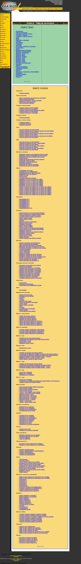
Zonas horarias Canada (25, 388)
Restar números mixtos (25, 219)
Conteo (1, 21)
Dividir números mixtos (25, 235)
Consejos (22, 307)
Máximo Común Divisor (25, 223)
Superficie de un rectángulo (27, 416)
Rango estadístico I (24, 499)
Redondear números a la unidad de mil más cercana (33, 154)
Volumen (18, 65)
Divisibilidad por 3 (24, 200)
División (2, 27)
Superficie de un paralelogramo (28, 418)
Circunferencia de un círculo (27, 410)
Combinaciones (23, 508)
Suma (1, 62)
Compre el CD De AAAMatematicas (41, 10)
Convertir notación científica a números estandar (32, 515)
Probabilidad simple (24, 509)
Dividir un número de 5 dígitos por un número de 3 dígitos (35, 188)
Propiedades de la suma (26, 170)
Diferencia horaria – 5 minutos (27, 398)
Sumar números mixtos (25, 218)
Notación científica (21, 74)
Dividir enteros (23, 472)
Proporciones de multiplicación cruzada (30, 285)
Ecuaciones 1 (23, 479)
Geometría (2, 39)
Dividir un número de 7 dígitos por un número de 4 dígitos (35, 194)
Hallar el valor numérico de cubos (28, 530)
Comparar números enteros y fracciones (30, 278)
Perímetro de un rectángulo (26, 408)
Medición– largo (20, 59)
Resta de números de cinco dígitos (29, 144)
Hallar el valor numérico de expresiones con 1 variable (34, 477)
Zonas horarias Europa (25, 390)
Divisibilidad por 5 (24, 203)
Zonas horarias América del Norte (28, 389)
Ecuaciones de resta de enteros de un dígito (31, 467)
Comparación (3, 19)
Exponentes (3, 35)
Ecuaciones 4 (23, 483)
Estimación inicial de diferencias (28, 162)
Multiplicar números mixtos (26, 233)
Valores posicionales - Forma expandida (30, 100)
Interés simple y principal (26, 305)
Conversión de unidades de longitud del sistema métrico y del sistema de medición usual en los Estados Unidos (39, 381)
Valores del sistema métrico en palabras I (30, 323)
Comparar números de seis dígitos (28, 107)
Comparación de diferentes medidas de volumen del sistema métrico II (38, 355)
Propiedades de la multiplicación (28, 171)
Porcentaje (2, 53)
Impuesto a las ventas (25, 301)
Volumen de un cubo (25, 429)
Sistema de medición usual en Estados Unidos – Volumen (35, 356)
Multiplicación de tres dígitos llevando (29, 173)
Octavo (60, 8)
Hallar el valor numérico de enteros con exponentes (33, 533)
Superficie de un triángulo (26, 420)
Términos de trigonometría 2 (27, 454)
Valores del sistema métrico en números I (30, 321)
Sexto (52, 8)
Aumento (21, 299)
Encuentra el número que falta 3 (28, 537)
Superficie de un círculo (26, 421)
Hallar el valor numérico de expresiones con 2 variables (34, 478)
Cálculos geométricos (22, 68)
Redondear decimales (25, 163)
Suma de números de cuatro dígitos (29, 129)
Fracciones (2, 37)
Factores (21, 220)
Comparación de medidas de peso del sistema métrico (34, 339)
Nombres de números (5, 49)
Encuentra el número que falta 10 (28, 540)
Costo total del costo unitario (27, 311)
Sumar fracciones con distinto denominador (31, 228)
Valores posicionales (21, 32)
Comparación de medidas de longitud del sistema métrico (35, 365)
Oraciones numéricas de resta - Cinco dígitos (31, 145)
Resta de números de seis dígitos (28, 147)
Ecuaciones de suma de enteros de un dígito (31, 463)
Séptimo (56, 8)
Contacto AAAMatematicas (28, 10)
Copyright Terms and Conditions (16, 555)
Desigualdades (23, 485)
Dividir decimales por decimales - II (29, 260)
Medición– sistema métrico (23, 51)
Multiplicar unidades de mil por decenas (30, 254)
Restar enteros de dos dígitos (27, 468)
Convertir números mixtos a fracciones (30, 216)
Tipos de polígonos (24, 437)
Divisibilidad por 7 (24, 205)
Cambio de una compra (25, 294)
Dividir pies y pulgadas (25, 379)
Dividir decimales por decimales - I (28, 259)
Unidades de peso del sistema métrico (29, 338)
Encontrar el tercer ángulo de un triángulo (31, 443)
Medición (2, 45)
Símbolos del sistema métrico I (27, 318)
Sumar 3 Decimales (24, 251)
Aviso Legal (16, 560)
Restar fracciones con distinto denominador (31, 229)
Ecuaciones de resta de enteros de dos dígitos (32, 469)
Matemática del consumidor (23, 50)
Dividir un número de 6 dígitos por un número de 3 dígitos (35, 190)
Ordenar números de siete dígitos (28, 111)
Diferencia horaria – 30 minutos (28, 395)
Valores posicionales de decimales (28, 244)
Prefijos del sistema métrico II (27, 317)
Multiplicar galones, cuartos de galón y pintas (31, 357)
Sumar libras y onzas (25, 340)
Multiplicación (3, 47)
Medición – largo (20, 58)
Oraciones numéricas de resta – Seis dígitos (31, 148)
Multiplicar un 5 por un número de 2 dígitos (31, 180)
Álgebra (2, 14)
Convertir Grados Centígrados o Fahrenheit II (31, 331)
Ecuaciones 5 (23, 484)
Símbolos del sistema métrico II (28, 319)
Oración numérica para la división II (29, 490)
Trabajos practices (24, 93)
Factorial (21, 505)
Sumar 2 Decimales (24, 250)
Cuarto (45, 8)
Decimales (2, 23)
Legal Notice (16, 556)
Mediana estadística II (25, 503)
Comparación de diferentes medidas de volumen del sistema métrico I (38, 354)
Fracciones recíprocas (25, 234)
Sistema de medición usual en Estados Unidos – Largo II (34, 367)
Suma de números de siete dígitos (28, 137)
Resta (1, 60)
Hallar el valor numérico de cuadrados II (30, 529)
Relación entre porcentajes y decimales (30, 271)
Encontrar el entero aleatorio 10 (28, 542)
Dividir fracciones (24, 237)
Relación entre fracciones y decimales (29, 273)
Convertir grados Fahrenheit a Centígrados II (31, 333)
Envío (21, 306)
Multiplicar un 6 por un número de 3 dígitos (31, 185)
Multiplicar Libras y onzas (26, 343)
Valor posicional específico (26, 99)
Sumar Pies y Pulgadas (25, 372)
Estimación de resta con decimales (29, 164)
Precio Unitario (23, 310)
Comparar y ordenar (21, 35)
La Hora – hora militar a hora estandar (29, 393)
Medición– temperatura (22, 52)
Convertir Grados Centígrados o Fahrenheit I (31, 329)
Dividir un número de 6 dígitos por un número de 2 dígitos (35, 189)
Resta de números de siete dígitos (28, 149)
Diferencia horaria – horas (26, 394)
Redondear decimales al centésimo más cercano (32, 248)
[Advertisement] (40, 16)
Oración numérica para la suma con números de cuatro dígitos (36, 131)
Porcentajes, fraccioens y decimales (26, 46)
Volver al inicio (27, 81)
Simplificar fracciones (25, 224)
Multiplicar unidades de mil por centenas (30, 255)
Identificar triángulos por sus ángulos (29, 435)
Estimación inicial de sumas (27, 160)
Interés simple (23, 303)
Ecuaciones (3, 29)
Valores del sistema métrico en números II (30, 322)
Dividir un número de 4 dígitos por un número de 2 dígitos (35, 187)
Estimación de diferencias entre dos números (31, 159)
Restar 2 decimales (24, 253)
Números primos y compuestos (28, 221)
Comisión (22, 297)
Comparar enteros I (24, 122)
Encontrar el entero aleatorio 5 (27, 541)
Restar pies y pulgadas (25, 373)
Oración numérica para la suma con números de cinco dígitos (36, 133)
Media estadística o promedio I (27, 495)
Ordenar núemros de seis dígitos (28, 109)
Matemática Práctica (5, 43)
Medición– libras (20, 55)
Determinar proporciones (26, 284)
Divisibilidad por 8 (24, 206)
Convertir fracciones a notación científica (30, 520)
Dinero (1, 25)
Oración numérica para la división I (29, 489)
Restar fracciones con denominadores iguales (32, 214)
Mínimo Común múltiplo (26, 226)
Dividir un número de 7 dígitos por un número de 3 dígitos (35, 193)
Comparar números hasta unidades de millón (31, 110)
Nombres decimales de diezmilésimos (29, 243)
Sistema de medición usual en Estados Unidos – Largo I (34, 366)
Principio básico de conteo (26, 504)
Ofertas (21, 298)
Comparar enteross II (25, 123)
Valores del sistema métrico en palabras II (30, 325)
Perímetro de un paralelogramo (28, 409)
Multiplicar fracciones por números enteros (31, 231)
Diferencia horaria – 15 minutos (28, 397)
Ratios (18, 49)
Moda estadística (24, 498)
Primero (32, 8)
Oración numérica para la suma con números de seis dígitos (36, 136)
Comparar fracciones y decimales (28, 112)
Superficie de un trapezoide (27, 419)
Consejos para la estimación (27, 308)
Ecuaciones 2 (23, 480)
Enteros (18, 70)
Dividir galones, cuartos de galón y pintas (30, 359)
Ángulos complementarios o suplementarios (31, 451)
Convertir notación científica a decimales (30, 519)
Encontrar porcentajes (25, 266)
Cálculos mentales (4, 17)
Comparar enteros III (25, 125)
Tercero (41, 8)
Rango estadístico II (24, 500)
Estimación (2, 33)
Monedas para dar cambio (26, 296)
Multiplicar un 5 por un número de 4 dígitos (31, 183)
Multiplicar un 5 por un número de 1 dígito (31, 179)
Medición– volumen (21, 56)
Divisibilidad (19, 42)
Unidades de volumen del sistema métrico (30, 352)
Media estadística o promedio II (28, 496)
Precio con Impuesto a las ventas (28, 302)
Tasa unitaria (22, 290)
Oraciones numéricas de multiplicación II (30, 488)
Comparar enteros (24, 460)
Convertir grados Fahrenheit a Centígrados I (31, 332)
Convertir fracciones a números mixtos (30, 215)
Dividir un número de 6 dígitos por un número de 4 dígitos (35, 192)
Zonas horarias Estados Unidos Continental (31, 387)
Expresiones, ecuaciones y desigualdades (27, 71)
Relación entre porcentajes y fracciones (30, 269)
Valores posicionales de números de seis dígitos (32, 98)
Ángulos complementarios (26, 449)
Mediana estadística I (25, 501)
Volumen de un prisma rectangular (28, 430)
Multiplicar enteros (24, 470)
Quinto (49, 8)
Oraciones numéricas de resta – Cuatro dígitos (32, 143)
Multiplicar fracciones (25, 230)
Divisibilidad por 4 (24, 201)
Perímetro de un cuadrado (26, 406)
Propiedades (3, 56)
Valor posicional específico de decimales (30, 245)
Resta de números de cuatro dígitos (29, 142)
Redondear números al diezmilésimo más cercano (33, 155)
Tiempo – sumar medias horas (27, 402)
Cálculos (18, 41)
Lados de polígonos (24, 438)
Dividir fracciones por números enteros (30, 238)
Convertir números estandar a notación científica (32, 514)
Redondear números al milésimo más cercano (32, 157)
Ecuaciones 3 (23, 482)
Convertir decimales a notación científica (30, 518)
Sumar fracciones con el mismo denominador (31, 213)
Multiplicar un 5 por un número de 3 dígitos (31, 181)
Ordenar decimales (24, 117)
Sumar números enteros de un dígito (29, 462)
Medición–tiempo (20, 61)
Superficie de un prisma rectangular (29, 424)
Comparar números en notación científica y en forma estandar (36, 516)
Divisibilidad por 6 (24, 204)
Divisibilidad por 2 (24, 199)
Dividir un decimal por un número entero (30, 258)
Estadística (2, 31)
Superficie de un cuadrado (26, 415)
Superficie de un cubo (25, 423)
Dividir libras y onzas (25, 348)
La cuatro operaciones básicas (27, 178)
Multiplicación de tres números (27, 174)
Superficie (19, 64)
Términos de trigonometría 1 (27, 453)
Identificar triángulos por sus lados (29, 436)
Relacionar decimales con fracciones (29, 275)
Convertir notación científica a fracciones (30, 521)
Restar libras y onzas (25, 342)
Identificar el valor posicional (27, 101)
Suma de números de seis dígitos (28, 134)
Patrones (2, 51)
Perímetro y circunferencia (23, 63)
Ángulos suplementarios (26, 452)
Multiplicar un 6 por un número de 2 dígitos (31, 184)
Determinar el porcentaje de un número (30, 265)
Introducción (19, 31)
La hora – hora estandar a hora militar (29, 392)
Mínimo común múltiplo (25, 225)
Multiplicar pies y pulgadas (26, 374)
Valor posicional (3, 64)
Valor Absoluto (23, 459)
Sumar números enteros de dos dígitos (30, 464)
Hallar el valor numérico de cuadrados (29, 527)
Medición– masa (20, 54)
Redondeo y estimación (22, 40)
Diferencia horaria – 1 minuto (27, 399)
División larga (23, 176)
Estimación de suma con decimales (29, 165)
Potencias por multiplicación (27, 526)
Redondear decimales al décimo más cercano (31, 246)
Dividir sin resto (23, 175)
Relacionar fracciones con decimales (29, 274)
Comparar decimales (25, 249)
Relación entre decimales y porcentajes (30, 270)
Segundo (37, 8)
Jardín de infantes (26, 8)
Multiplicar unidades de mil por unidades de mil (32, 256)
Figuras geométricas (21, 66)
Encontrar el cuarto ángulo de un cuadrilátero (32, 445)
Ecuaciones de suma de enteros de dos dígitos (32, 465)
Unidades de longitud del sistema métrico (30, 363)
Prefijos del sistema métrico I (27, 316)
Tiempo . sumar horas (25, 400)
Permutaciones (23, 507)
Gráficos (2, 41)
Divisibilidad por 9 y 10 (25, 208)
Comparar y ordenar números (24, 34)
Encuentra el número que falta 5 (28, 539)
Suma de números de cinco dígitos (29, 132)
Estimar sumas (23, 158)
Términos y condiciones (16, 559)
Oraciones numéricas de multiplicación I (30, 487)
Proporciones (3, 58)
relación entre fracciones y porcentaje (29, 267)
